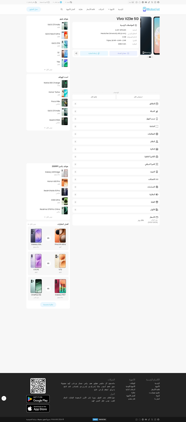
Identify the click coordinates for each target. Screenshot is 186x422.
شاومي (101, 383)
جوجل (80, 383)
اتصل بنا (157, 399)
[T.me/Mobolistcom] (142, 2)
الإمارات (71, 398)
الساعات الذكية (130, 389)
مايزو (95, 389)
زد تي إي (112, 389)
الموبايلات (132, 383)
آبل (106, 383)
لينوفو (106, 389)
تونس (107, 401)
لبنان (89, 398)
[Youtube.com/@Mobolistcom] (146, 2)
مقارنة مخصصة (48, 304)
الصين (98, 401)
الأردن (84, 398)
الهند (93, 401)
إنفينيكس (75, 386)
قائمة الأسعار (90, 9)
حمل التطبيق (33, 9)
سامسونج (112, 383)
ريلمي (86, 383)
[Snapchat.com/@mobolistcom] (139, 2)
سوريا (94, 398)
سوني (113, 386)
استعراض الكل (138, 97)
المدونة (130, 2)
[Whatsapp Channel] (136, 2)
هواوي (96, 383)
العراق (99, 398)
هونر (90, 383)
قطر (103, 401)
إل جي (101, 389)
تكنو (69, 386)
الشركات (101, 9)
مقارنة (81, 9)
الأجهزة (157, 386)
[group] (150, 36)
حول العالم (111, 398)
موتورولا (63, 383)
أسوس (103, 386)
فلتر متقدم (131, 399)
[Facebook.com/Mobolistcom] (158, 2)
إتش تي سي (83, 386)
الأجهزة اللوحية (130, 386)
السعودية (78, 398)
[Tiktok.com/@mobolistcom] (149, 2)
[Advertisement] (116, 74)
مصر (104, 398)
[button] (152, 57)
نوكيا (98, 386)
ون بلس (74, 383)
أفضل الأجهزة (70, 9)
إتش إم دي (91, 386)
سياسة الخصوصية (31, 419)
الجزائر (65, 398)
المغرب (113, 401)
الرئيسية (120, 9)
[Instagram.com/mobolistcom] (155, 2)
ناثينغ (65, 386)
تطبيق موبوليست (154, 393)
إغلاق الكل (94, 97)
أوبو (69, 383)
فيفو (108, 386)
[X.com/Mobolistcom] (152, 2)
